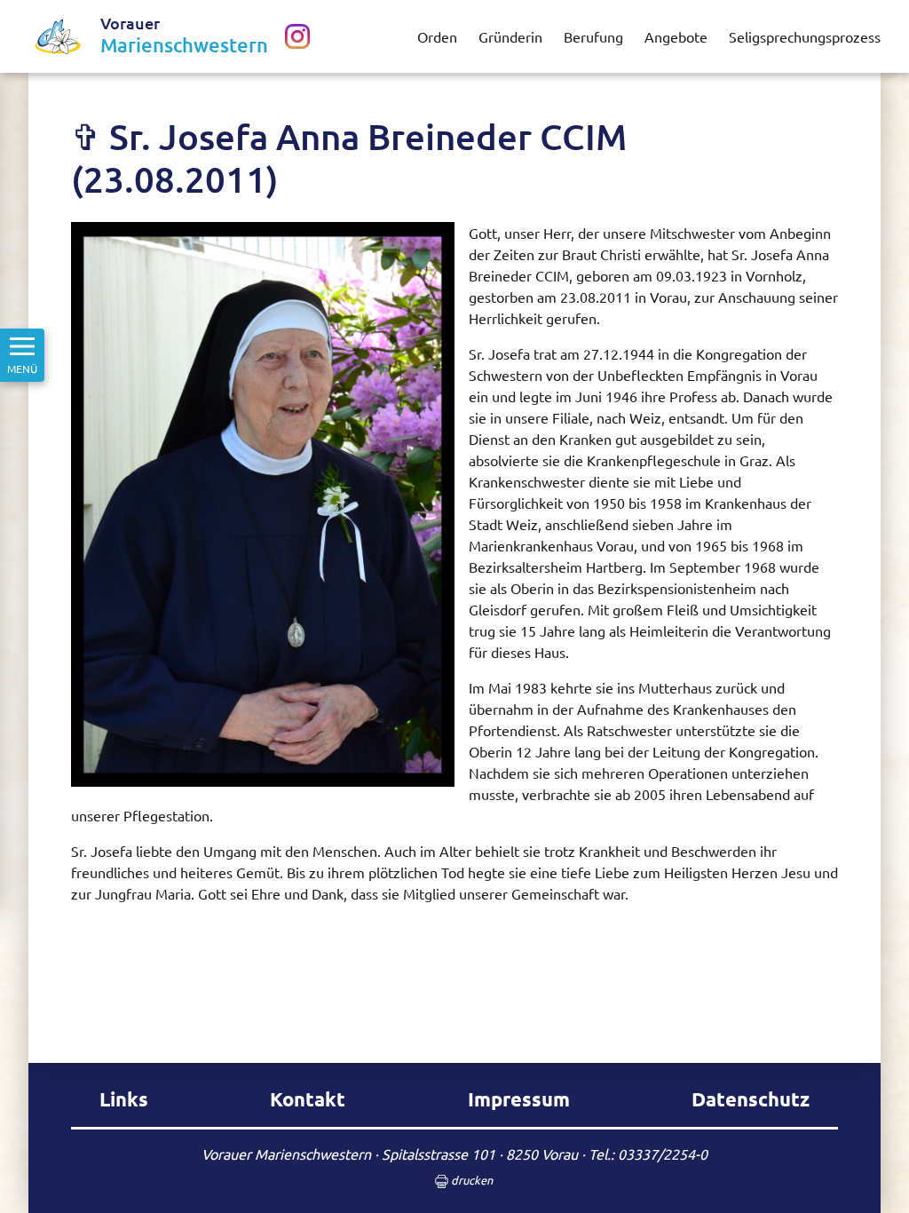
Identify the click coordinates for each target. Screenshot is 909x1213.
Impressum (519, 1099)
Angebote (675, 36)
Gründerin (510, 36)
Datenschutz (751, 1099)
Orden (437, 36)
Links (123, 1099)
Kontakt (307, 1099)
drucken (470, 1179)
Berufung (593, 36)
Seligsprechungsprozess (805, 36)
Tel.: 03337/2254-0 (648, 1153)
